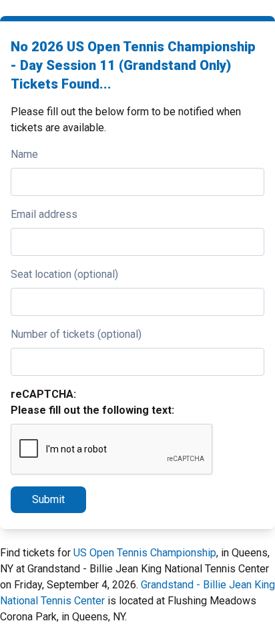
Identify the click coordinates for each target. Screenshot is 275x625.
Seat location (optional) (64, 274)
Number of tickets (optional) (76, 334)
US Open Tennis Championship (144, 552)
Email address (44, 214)
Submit (48, 499)
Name (24, 154)
